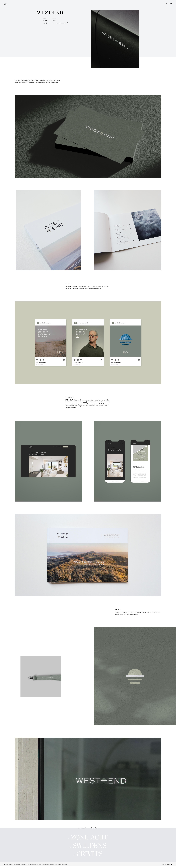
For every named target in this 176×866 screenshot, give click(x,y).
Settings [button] (164, 864)
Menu (170, 3)
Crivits (90, 853)
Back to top (94, 828)
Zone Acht (89, 837)
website (85, 402)
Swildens (89, 845)
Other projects (82, 828)
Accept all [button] (169, 864)
